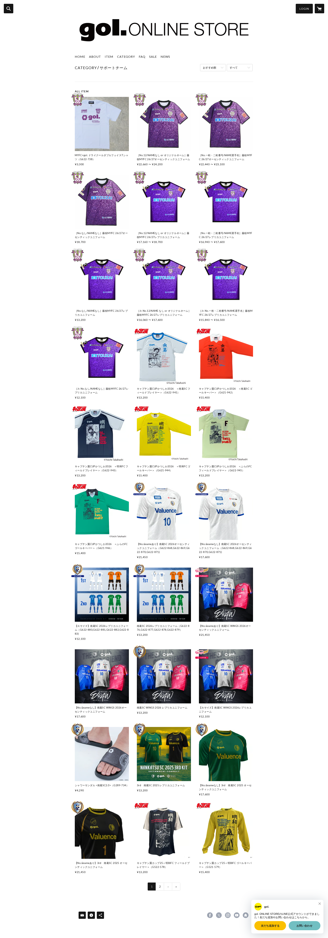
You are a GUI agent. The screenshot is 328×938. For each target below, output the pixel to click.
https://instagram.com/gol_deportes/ (228, 915)
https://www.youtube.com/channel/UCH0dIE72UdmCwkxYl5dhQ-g (237, 915)
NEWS (165, 56)
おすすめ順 (209, 67)
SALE (153, 56)
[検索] (8, 8)
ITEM (109, 56)
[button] (304, 8)
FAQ (142, 56)
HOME (80, 56)
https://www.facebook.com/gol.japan (210, 915)
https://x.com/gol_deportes (219, 915)
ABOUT (95, 56)
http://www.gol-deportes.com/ (245, 915)
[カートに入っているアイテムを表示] (319, 8)
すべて (234, 67)
